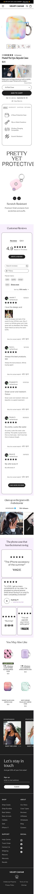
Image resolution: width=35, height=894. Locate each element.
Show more (15, 285)
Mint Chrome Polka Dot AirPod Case (25, 702)
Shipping (20, 107)
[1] (21, 180)
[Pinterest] (26, 848)
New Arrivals (6, 816)
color (7, 279)
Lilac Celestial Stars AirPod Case (25, 668)
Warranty (12, 107)
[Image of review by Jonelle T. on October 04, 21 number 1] (9, 314)
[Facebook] (26, 844)
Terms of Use (24, 882)
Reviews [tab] (13, 241)
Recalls (4, 862)
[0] (14, 189)
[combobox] (21, 289)
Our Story (23, 805)
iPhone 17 (5, 827)
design (20, 279)
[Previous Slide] (1, 27)
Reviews (23, 812)
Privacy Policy (9, 885)
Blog (22, 824)
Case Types (24, 809)
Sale (3, 824)
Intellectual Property (9, 882)
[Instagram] (26, 840)
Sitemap (24, 885)
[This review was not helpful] (26, 339)
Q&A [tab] (22, 241)
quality (14, 279)
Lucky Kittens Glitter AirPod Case (8, 669)
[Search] (27, 6)
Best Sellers (6, 812)
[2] (16, 184)
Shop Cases (6, 805)
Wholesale (24, 820)
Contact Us (6, 847)
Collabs (4, 820)
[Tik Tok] (26, 852)
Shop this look (12, 746)
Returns (27, 107)
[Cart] (30, 6)
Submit (16, 787)
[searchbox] (15, 266)
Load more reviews (16, 485)
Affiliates (23, 816)
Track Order (6, 843)
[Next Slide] (31, 27)
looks (7, 284)
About (5, 107)
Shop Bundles (7, 809)
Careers (23, 827)
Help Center (6, 839)
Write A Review (16, 256)
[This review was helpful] (23, 339)
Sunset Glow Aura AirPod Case (8, 701)
